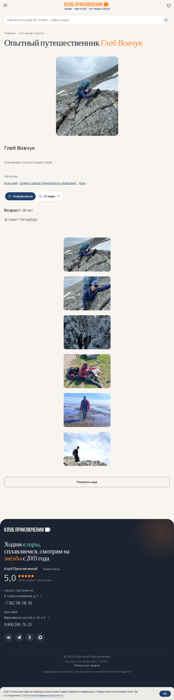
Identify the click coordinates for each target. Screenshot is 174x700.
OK (165, 694)
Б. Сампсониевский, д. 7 (21, 596)
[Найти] (166, 20)
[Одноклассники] (29, 637)
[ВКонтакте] (8, 637)
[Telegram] (19, 637)
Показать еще (87, 482)
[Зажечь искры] (165, 527)
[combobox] (84, 20)
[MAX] (40, 637)
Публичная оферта (87, 665)
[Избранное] (168, 5)
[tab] (20, 196)
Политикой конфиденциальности (43, 695)
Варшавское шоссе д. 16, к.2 (25, 617)
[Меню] (5, 5)
